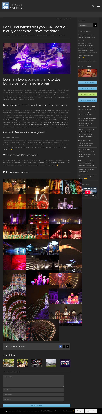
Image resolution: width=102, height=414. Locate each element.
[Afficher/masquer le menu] (98, 6)
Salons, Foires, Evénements (36, 35)
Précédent (60, 19)
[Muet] (93, 196)
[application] (87, 192)
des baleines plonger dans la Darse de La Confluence (21, 120)
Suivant (67, 19)
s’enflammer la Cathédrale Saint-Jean (55, 122)
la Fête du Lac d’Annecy (22, 110)
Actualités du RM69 (24, 35)
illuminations (60, 35)
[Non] (100, 411)
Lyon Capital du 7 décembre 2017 (27, 117)
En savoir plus (91, 411)
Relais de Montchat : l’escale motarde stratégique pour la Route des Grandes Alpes (87, 112)
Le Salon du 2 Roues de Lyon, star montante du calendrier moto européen (87, 163)
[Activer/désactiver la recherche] (93, 6)
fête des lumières (52, 35)
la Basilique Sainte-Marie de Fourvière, (36, 124)
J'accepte (79, 411)
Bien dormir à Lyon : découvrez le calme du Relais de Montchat (86, 143)
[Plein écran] (95, 196)
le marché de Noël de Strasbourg (41, 110)
